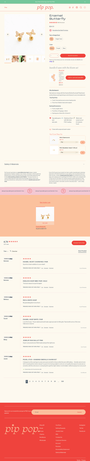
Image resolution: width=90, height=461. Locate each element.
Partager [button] (51, 268)
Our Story (58, 425)
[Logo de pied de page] (22, 429)
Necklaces (43, 437)
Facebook (82, 431)
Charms (42, 434)
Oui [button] (42, 268)
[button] (67, 23)
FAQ (57, 434)
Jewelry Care (59, 431)
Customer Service (61, 440)
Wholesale (43, 440)
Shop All (42, 425)
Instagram (82, 425)
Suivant (41, 34)
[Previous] (5, 2)
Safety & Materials (11, 164)
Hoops (42, 431)
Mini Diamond (65, 137)
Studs (41, 428)
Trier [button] (5, 251)
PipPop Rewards (60, 428)
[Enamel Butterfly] (45, 216)
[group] (13, 241)
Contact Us (59, 437)
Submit (79, 412)
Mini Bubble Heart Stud (68, 148)
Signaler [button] (46, 268)
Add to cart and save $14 (75, 77)
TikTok (81, 428)
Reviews (58, 446)
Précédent (8, 34)
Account (58, 443)
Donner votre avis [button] (79, 243)
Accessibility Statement (63, 449)
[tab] (82, 251)
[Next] (85, 2)
